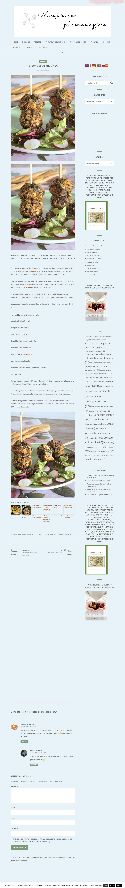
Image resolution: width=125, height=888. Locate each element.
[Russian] (103, 65)
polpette (40, 534)
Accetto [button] (112, 885)
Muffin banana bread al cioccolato (98, 489)
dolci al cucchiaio (96, 362)
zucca (96, 455)
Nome (13, 808)
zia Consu (24, 724)
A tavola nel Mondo (55, 42)
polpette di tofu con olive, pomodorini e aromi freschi (47, 518)
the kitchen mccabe (93, 249)
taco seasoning (27, 287)
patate (110, 386)
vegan (50, 534)
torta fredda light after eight (68, 516)
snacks (93, 438)
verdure (107, 451)
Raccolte (17, 47)
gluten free (101, 373)
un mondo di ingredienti (95, 447)
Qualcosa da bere (95, 411)
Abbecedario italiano (92, 344)
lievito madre (102, 377)
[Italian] (96, 65)
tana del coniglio (92, 262)
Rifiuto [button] (119, 885)
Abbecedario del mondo (98, 340)
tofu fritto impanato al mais (36, 516)
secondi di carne (95, 423)
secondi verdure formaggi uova (97, 433)
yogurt (89, 455)
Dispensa (107, 42)
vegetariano (58, 534)
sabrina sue (91, 265)
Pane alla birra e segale (94, 495)
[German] (93, 65)
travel (108, 442)
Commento (15, 786)
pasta (103, 386)
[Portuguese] (100, 65)
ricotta (106, 411)
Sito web (14, 828)
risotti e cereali (92, 415)
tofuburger (13, 516)
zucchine (103, 455)
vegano (43, 61)
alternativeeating (92, 271)
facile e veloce (93, 366)
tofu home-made (58, 516)
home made (90, 377)
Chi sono (26, 42)
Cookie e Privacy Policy (36, 47)
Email (13, 818)
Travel (94, 42)
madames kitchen (93, 255)
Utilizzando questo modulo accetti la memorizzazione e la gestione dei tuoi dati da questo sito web (42, 840)
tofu (45, 534)
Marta (15, 534)
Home (15, 42)
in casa (57, 297)
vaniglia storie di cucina (94, 259)
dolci (30, 297)
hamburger (32, 271)
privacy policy (43, 842)
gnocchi (111, 374)
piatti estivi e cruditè (93, 391)
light (34, 534)
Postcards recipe (78, 42)
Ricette (37, 42)
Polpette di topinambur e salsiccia (98, 484)
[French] (90, 65)
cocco (101, 351)
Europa (107, 362)
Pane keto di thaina (93, 481)
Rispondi (24, 741)
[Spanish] (106, 65)
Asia (102, 348)
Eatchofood (91, 275)
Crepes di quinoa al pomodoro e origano (100, 475)
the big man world (93, 268)
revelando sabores (93, 252)
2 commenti (68, 534)
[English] (86, 65)
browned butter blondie (95, 246)
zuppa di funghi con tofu (25, 516)
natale (100, 381)
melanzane (92, 381)
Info (105, 885)
